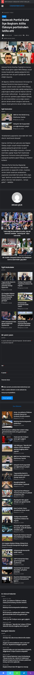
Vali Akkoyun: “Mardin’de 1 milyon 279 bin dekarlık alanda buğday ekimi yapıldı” (23, 448)
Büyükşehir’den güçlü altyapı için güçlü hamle (22, 501)
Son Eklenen (17, 406)
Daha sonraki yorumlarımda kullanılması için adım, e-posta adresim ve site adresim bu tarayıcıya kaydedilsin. (16, 389)
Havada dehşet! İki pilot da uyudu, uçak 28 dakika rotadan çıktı (22, 528)
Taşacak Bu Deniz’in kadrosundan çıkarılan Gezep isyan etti (8, 284)
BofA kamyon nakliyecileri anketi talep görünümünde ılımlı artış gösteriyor (15, 431)
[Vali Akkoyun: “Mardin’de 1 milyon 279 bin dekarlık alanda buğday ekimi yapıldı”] (7, 448)
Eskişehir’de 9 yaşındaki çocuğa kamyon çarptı (22, 466)
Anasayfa (6, 12)
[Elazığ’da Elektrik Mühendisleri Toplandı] (7, 485)
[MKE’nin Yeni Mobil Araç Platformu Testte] (7, 117)
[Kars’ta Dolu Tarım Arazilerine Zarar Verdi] (7, 510)
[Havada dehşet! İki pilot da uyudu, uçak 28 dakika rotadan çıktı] (7, 528)
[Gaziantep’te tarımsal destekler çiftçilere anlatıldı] (25, 316)
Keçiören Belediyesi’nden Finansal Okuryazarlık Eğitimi (22, 579)
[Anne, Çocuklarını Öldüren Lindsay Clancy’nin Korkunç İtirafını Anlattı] (7, 414)
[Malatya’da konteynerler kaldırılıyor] (7, 424)
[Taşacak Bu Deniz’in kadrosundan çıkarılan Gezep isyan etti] (9, 276)
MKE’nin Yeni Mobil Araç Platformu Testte (22, 457)
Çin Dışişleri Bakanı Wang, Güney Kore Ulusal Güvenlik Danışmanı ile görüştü (8, 297)
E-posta (4, 372)
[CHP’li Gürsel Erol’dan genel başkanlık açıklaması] (9, 316)
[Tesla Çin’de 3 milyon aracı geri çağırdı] (7, 439)
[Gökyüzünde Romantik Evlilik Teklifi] (25, 297)
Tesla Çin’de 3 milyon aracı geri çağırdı (21, 438)
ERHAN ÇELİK (8, 35)
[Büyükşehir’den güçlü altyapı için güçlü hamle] (7, 502)
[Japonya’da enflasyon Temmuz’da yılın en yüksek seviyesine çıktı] (7, 493)
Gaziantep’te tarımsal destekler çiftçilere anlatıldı (24, 323)
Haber (12, 12)
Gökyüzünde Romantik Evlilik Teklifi (23, 304)
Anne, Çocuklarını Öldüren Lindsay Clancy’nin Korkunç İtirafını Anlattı (23, 414)
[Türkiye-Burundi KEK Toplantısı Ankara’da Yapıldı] (25, 276)
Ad (3, 365)
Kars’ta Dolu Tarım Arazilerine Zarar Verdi (21, 509)
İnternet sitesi (6, 380)
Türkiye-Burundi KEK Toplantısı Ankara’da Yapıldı (25, 284)
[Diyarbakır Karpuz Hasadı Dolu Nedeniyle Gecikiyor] (7, 537)
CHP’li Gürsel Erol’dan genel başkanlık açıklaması (9, 323)
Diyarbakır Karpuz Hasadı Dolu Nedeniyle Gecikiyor (22, 536)
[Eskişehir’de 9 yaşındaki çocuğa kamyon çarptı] (7, 126)
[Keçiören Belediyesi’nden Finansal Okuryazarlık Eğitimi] (7, 579)
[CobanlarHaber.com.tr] (17, 6)
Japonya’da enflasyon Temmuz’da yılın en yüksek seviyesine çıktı (23, 493)
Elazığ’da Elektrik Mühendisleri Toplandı (21, 483)
